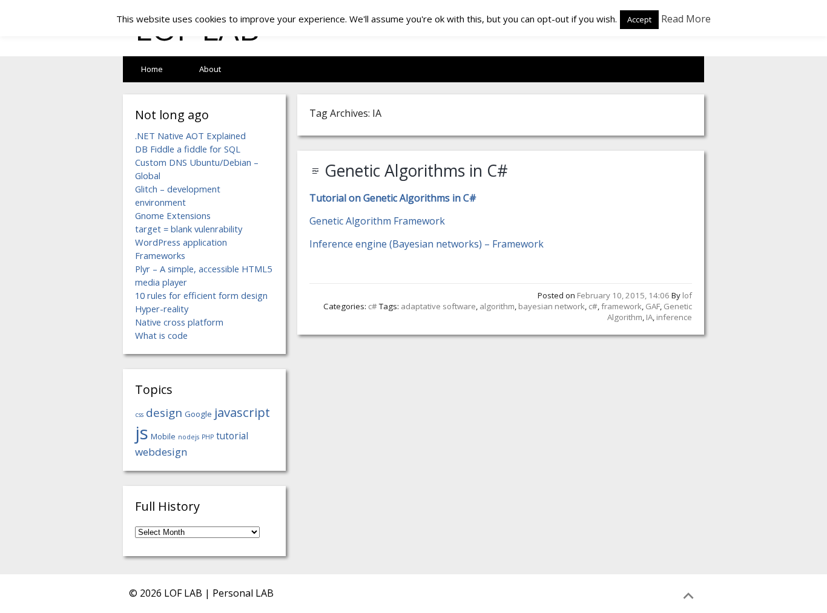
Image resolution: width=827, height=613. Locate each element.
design (164, 412)
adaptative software (438, 306)
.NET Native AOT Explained (190, 135)
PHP (208, 437)
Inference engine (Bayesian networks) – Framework (426, 244)
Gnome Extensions (173, 215)
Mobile (163, 436)
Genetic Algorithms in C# (416, 171)
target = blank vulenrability (188, 229)
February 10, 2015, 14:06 (623, 295)
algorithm (497, 306)
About (210, 69)
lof (687, 295)
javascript (242, 412)
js (141, 433)
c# (372, 306)
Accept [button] (639, 19)
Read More (686, 18)
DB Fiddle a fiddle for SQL (187, 149)
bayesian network (551, 306)
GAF (652, 306)
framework (621, 306)
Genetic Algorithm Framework (377, 221)
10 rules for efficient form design (201, 295)
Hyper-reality (161, 309)
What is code (161, 335)
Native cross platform (179, 322)
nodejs (188, 437)
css (139, 414)
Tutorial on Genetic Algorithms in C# (392, 198)
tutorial (232, 435)
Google (198, 413)
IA (649, 317)
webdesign (161, 452)
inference (674, 317)
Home (152, 69)
